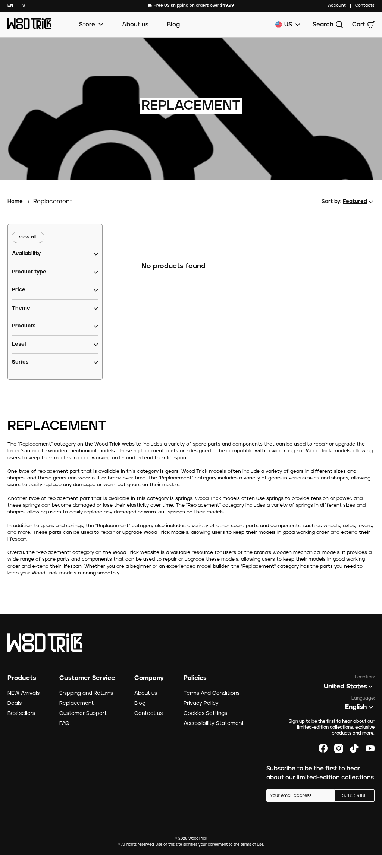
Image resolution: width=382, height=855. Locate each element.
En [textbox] (10, 5)
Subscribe (354, 796)
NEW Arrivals (23, 693)
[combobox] (10, 6)
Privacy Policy (201, 703)
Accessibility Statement (214, 723)
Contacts (365, 5)
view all (28, 237)
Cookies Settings (205, 713)
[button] (26, 254)
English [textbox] (356, 707)
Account (337, 5)
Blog (173, 25)
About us (135, 25)
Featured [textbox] (355, 201)
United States (345, 686)
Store (87, 25)
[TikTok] (354, 748)
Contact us (148, 713)
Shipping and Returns (86, 693)
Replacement (76, 703)
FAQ (64, 723)
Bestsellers (21, 713)
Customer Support (83, 713)
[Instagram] (338, 748)
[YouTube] (370, 748)
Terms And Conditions (211, 693)
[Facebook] (323, 748)
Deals (14, 703)
